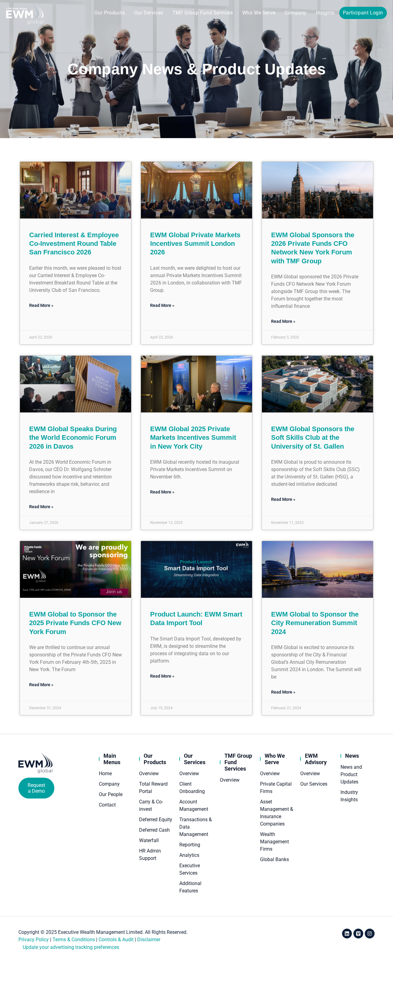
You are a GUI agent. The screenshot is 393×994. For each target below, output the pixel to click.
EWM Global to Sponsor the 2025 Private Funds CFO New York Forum (75, 623)
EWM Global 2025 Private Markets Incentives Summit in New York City (193, 437)
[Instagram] (370, 933)
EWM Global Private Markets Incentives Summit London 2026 (195, 243)
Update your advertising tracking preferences (71, 947)
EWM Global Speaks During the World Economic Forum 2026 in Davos (73, 437)
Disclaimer (148, 939)
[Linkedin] (347, 933)
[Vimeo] (358, 933)
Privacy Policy (33, 939)
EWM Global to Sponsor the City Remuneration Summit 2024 (315, 623)
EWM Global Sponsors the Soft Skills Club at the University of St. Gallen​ (312, 437)
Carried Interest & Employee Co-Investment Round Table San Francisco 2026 (74, 243)
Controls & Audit (116, 939)
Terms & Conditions (74, 939)
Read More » (41, 305)
